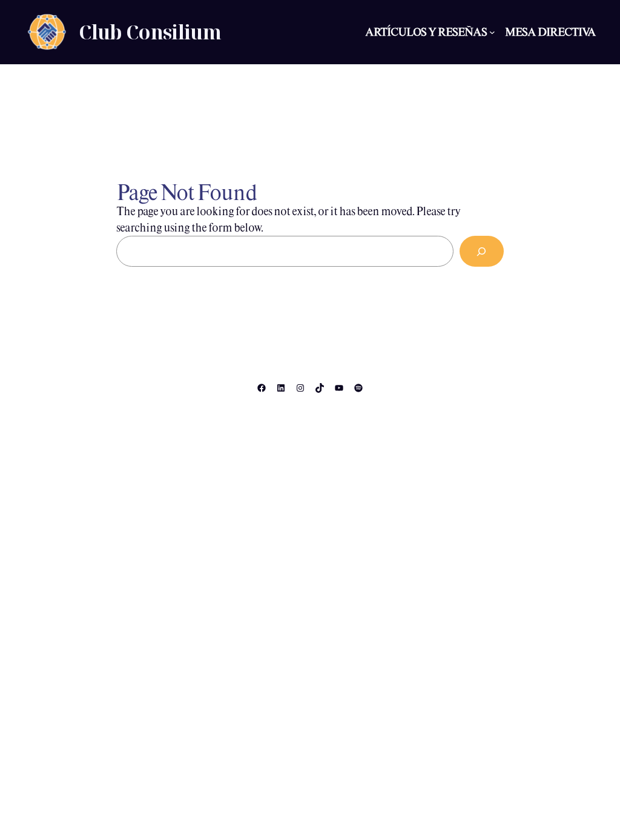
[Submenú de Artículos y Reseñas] (492, 32)
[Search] (482, 251)
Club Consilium (150, 31)
